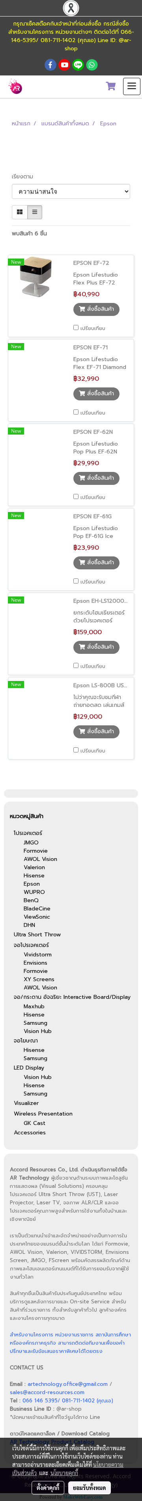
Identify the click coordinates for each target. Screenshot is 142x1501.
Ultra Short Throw (37, 934)
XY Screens (39, 979)
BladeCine (37, 909)
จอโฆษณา (26, 1041)
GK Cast (34, 1123)
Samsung (35, 1023)
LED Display (29, 1068)
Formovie (36, 851)
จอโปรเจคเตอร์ (31, 945)
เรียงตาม (25, 176)
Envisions (35, 963)
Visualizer (26, 1103)
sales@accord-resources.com (47, 1392)
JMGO (31, 843)
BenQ (31, 900)
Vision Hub (38, 1031)
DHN (29, 925)
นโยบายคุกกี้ (64, 1472)
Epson (32, 884)
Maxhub (34, 1006)
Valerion (34, 867)
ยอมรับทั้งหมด (89, 1487)
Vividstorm (38, 955)
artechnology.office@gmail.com (68, 1384)
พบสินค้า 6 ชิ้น (29, 233)
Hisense (34, 876)
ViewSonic (37, 917)
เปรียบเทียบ (92, 328)
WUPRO (34, 892)
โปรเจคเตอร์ (28, 833)
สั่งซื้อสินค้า (99, 309)
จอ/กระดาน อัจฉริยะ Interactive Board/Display (72, 997)
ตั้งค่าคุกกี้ (48, 1487)
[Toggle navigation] (131, 86)
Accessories (30, 1133)
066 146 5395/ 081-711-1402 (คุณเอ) (67, 1400)
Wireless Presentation (43, 1114)
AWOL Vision (40, 859)
